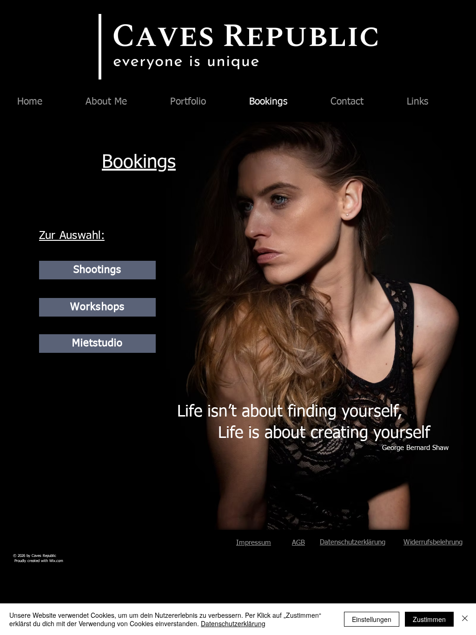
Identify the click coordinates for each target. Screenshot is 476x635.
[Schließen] (464, 619)
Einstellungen (371, 619)
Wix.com (56, 561)
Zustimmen (429, 619)
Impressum (253, 542)
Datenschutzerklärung (352, 542)
